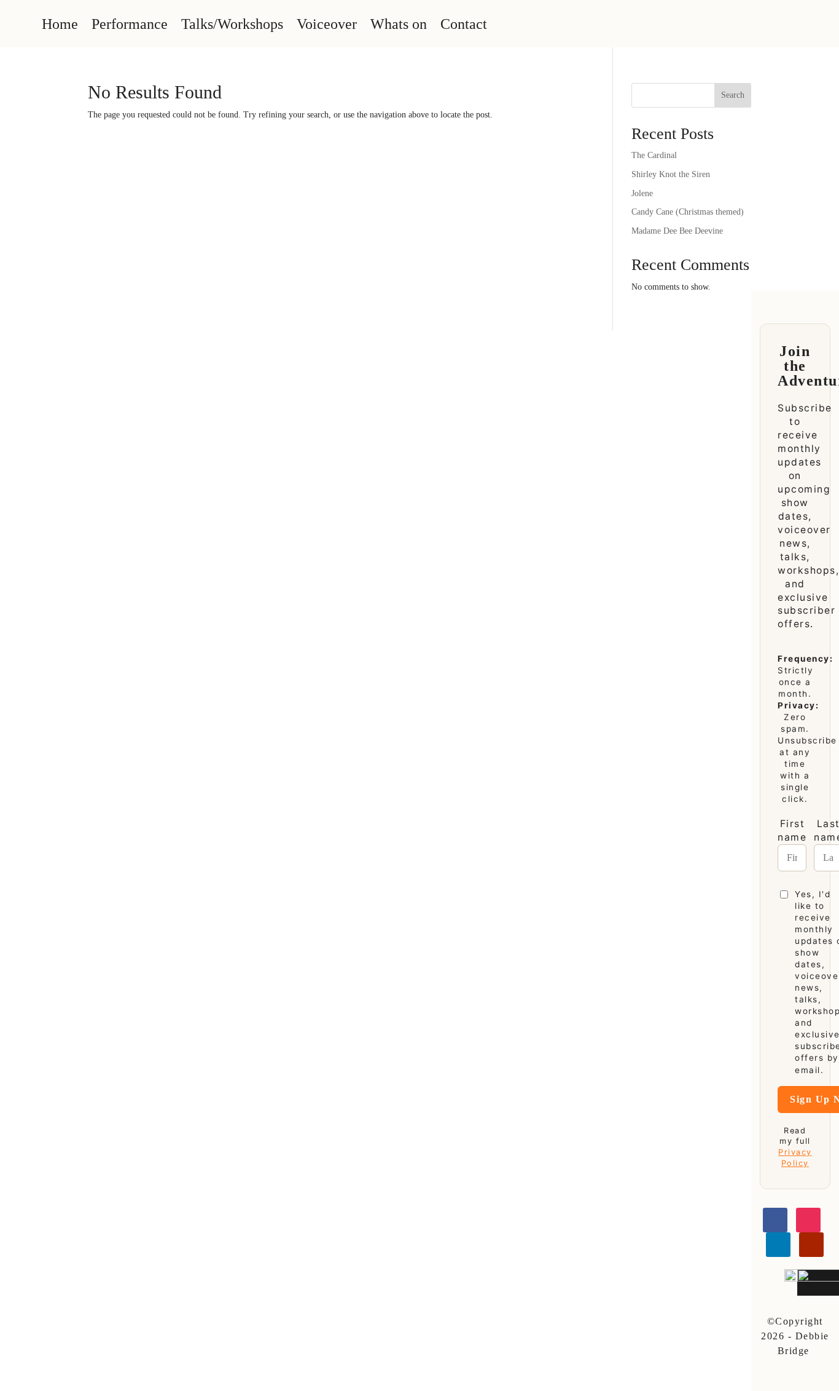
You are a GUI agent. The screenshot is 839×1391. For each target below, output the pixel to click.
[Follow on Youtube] (811, 1244)
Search (732, 95)
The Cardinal (654, 155)
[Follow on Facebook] (775, 1220)
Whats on (398, 24)
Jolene (642, 193)
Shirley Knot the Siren (670, 174)
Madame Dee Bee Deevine (677, 231)
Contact (463, 24)
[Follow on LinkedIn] (778, 1244)
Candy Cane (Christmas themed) (687, 211)
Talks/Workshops (232, 24)
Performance (130, 24)
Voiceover (327, 24)
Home (60, 24)
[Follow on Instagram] (808, 1220)
